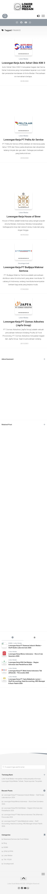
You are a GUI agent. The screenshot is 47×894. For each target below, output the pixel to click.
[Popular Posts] (34, 637)
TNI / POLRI (7, 859)
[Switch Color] (38, 16)
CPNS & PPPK (8, 851)
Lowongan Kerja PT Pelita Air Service (24, 139)
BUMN (10, 643)
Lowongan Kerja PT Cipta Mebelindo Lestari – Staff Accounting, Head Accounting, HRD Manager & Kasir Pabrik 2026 (26, 681)
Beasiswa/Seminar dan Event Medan (16, 839)
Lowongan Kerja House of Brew (23, 216)
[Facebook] (21, 22)
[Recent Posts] (13, 637)
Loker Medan (23, 59)
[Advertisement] (23, 98)
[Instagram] (17, 22)
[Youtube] (26, 22)
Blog (5, 843)
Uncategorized (23, 263)
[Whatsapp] (30, 22)
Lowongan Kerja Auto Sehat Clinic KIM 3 (23, 63)
